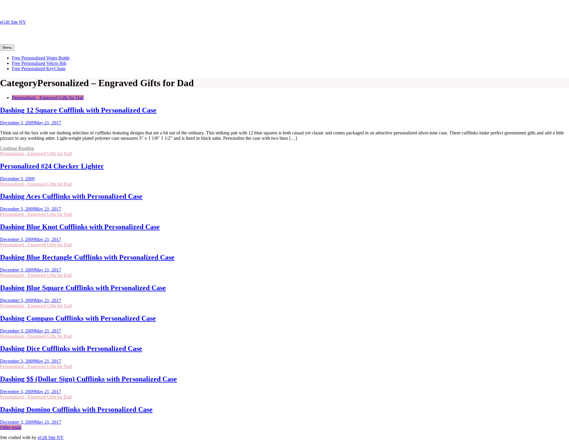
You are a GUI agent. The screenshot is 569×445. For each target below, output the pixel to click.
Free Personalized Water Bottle (41, 57)
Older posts (10, 427)
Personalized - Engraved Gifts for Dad (48, 97)
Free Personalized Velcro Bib (39, 63)
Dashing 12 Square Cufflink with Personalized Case (78, 110)
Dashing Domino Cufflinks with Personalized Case (76, 409)
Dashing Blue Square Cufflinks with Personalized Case (83, 288)
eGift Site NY (13, 22)
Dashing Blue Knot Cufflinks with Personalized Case (80, 227)
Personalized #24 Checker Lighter (52, 166)
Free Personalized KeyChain (38, 68)
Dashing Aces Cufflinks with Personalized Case (71, 196)
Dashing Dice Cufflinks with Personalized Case (71, 348)
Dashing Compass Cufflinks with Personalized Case (78, 318)
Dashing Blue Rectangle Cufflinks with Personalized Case (87, 257)
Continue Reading (17, 148)
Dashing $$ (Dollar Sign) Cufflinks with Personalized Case (88, 379)
